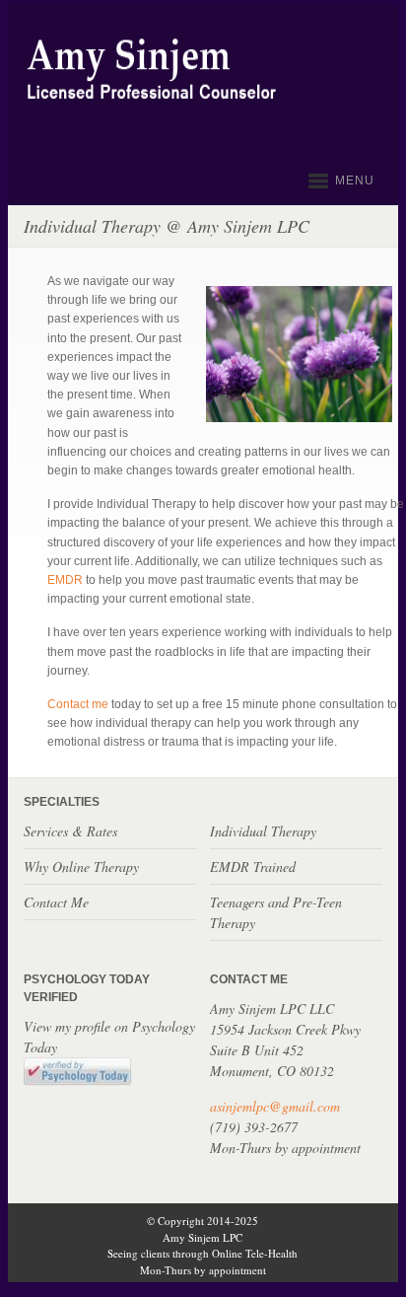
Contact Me (56, 902)
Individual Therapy (263, 831)
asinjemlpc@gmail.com (275, 1106)
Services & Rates (70, 831)
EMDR (66, 580)
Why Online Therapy (81, 866)
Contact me (77, 704)
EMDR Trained (253, 866)
